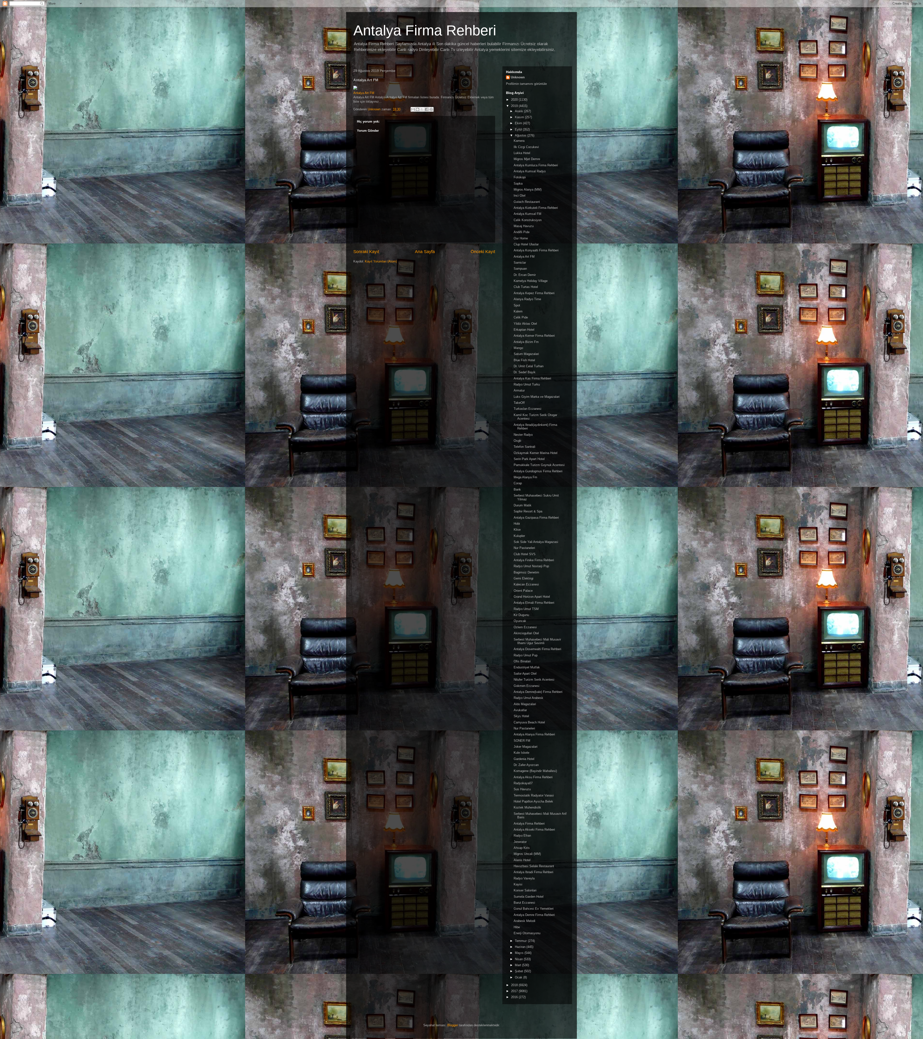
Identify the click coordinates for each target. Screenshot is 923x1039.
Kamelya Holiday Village (531, 281)
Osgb (517, 440)
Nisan (519, 959)
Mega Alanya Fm (525, 477)
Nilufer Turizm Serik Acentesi (534, 679)
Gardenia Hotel (524, 759)
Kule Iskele (521, 752)
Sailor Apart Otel (525, 673)
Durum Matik (522, 505)
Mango (518, 348)
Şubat (519, 971)
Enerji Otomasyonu (527, 933)
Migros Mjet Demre (527, 159)
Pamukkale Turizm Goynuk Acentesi (539, 465)
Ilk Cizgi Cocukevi (526, 147)
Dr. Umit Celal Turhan (528, 366)
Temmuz (521, 941)
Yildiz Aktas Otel (525, 323)
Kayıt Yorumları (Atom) (381, 261)
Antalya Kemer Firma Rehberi (534, 335)
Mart (518, 965)
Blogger (452, 1025)
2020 (515, 99)
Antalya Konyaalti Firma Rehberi (536, 250)
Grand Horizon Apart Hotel (532, 596)
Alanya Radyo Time (527, 299)
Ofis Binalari (522, 661)
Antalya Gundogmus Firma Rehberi (538, 471)
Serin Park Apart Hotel (529, 459)
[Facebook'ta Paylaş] (426, 109)
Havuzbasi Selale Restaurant (534, 866)
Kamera (519, 141)
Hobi (517, 523)
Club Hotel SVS (525, 554)
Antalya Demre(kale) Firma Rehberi (538, 692)
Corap (518, 483)
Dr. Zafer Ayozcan (526, 765)
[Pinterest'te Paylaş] (431, 109)
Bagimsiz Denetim (526, 572)
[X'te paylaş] (422, 109)
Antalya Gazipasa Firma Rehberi (536, 517)
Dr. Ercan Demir (525, 275)
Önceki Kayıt (483, 251)
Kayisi (518, 884)
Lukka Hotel (522, 153)
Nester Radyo (523, 434)
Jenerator (520, 842)
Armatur (519, 390)
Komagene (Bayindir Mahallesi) (535, 771)
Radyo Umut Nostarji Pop (531, 566)
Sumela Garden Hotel (528, 896)
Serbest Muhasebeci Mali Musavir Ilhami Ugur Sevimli (537, 641)
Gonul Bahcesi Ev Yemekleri (534, 908)
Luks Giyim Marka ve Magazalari (537, 396)
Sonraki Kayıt (366, 251)
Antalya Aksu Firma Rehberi (533, 777)
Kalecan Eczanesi (526, 584)
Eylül (519, 129)
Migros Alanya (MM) (528, 189)
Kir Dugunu (521, 615)
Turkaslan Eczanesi (527, 409)
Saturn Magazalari (526, 354)
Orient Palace (523, 590)
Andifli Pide (522, 232)
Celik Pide (521, 317)
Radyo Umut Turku (527, 384)
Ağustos (521, 135)
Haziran (520, 947)
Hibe (517, 927)
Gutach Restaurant (527, 202)
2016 (515, 997)
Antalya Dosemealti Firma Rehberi (537, 649)
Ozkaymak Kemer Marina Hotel (535, 453)
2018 (515, 985)
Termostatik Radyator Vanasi (534, 795)
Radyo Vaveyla (524, 878)
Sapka (518, 183)
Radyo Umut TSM (526, 609)
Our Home (521, 238)
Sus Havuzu (522, 789)
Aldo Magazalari (525, 704)
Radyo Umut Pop (525, 655)
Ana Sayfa (425, 251)
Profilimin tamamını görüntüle (526, 84)
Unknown (518, 77)
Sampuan (520, 268)
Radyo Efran (522, 835)
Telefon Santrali (524, 446)
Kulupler (519, 536)
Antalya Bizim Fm (526, 342)
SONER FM (522, 740)
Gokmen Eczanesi (526, 686)
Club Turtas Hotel (526, 287)
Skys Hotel (521, 716)
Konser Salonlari (525, 890)
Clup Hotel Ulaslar (526, 244)
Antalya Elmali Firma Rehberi (534, 602)
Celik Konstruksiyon (528, 220)
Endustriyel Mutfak (527, 667)
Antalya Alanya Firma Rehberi (534, 734)
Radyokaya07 (523, 783)
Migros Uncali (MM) (527, 854)
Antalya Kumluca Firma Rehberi (536, 165)
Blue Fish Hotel (524, 360)
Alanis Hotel (522, 860)
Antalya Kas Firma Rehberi (532, 378)
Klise (517, 529)
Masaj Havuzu (524, 226)
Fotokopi (520, 177)
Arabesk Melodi (524, 921)
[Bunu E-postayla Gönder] (413, 109)
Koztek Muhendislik (527, 807)
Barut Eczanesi (524, 902)
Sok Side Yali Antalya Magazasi (536, 542)
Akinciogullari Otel (526, 633)
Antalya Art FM (363, 93)
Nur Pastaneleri (524, 548)
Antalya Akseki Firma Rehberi (534, 829)
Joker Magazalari (525, 746)
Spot (517, 305)
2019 (515, 106)
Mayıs (519, 953)
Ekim (519, 123)
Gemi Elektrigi (523, 578)
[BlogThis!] (417, 109)
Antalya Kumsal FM (527, 214)
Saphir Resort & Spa (528, 511)
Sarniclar (520, 262)
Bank (517, 489)
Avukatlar (520, 710)
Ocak (519, 977)
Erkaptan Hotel (524, 329)
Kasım (520, 117)
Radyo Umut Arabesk (528, 698)
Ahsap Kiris (522, 848)
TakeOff (519, 402)
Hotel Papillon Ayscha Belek (533, 801)
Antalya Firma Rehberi (424, 30)
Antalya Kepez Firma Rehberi (534, 293)
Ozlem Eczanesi (525, 627)
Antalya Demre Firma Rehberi (534, 915)
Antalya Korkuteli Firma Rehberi (536, 208)
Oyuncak (520, 621)
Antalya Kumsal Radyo (530, 171)
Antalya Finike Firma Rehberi (534, 560)
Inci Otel (519, 195)
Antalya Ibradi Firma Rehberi (533, 872)
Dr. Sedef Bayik (525, 372)
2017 (515, 991)
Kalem (518, 311)
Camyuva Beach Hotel (529, 722)
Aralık (519, 111)
